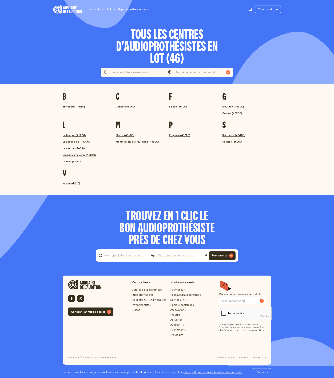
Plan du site (259, 357)
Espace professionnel (132, 9)
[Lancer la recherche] (228, 72)
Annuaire (95, 9)
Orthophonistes (141, 304)
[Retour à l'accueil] (90, 284)
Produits (175, 314)
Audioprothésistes (142, 294)
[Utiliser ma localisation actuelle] (205, 255)
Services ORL (178, 299)
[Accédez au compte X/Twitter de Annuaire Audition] (80, 298)
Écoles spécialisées (182, 304)
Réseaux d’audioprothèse (185, 294)
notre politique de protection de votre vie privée (213, 372)
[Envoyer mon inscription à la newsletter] (262, 301)
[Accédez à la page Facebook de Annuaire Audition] (71, 298)
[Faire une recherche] (250, 9)
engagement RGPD (254, 330)
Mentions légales (225, 357)
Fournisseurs (178, 289)
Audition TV (177, 324)
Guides (111, 9)
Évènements (178, 329)
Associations (178, 309)
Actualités (176, 319)
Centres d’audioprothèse (147, 289)
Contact (244, 357)
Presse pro (176, 335)
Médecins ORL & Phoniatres (149, 299)
